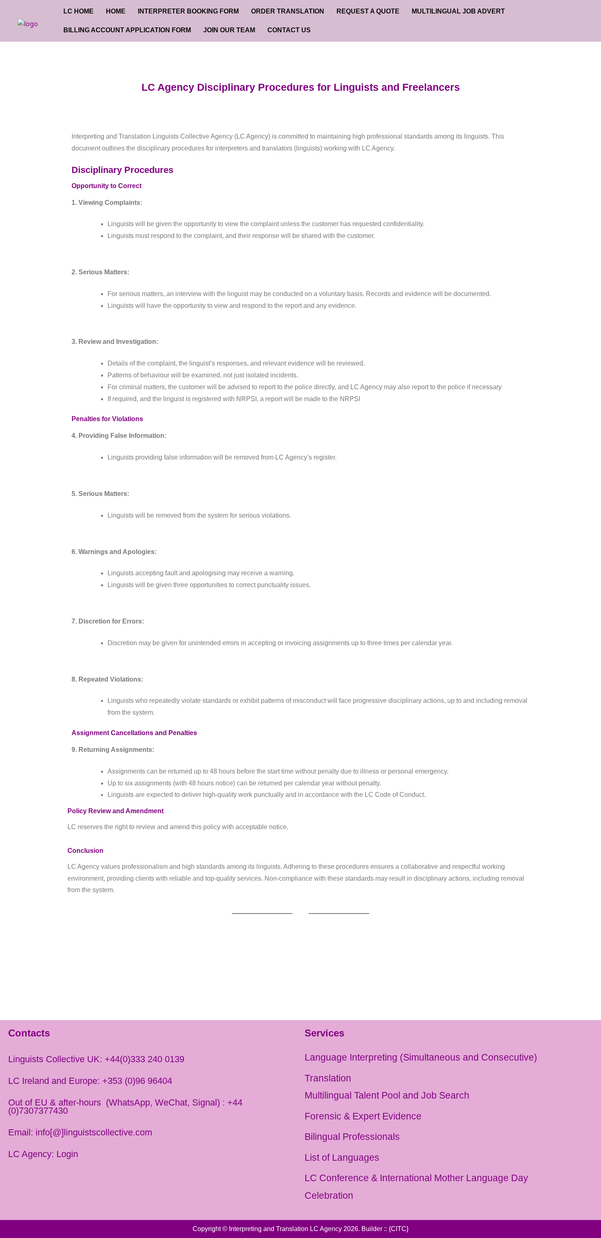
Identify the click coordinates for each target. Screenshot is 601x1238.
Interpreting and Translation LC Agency (285, 1228)
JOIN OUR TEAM (229, 30)
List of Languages (342, 1157)
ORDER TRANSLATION (287, 11)
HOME (116, 11)
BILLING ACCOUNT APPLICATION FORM (127, 30)
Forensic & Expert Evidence (363, 1116)
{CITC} (398, 1228)
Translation (328, 1078)
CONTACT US (289, 30)
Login (67, 1154)
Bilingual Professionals (352, 1136)
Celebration (329, 1195)
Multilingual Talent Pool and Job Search (387, 1095)
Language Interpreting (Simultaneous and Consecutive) (421, 1057)
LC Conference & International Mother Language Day (416, 1178)
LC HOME (78, 11)
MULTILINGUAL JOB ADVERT (458, 11)
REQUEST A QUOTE (367, 11)
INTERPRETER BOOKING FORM (188, 11)
